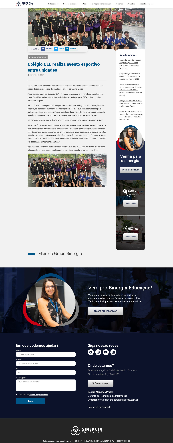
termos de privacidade (38, 395)
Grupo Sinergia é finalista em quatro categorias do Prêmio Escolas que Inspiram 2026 (129, 76)
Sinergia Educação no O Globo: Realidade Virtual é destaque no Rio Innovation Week (130, 103)
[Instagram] (98, 352)
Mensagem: (21, 378)
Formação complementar (101, 4)
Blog (84, 4)
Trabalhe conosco (146, 4)
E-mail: (19, 360)
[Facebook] (91, 352)
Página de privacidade (99, 407)
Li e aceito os (33, 395)
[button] (47, 49)
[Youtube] (106, 352)
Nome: (18, 351)
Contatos (131, 4)
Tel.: (18, 369)
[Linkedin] (113, 352)
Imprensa (119, 4)
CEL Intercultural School (38, 57)
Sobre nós (52, 4)
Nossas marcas (69, 4)
